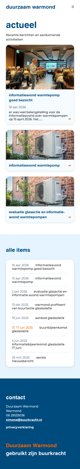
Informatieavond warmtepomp (36, 280)
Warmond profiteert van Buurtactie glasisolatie (38, 306)
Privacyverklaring (20, 427)
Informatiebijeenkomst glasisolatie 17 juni (38, 344)
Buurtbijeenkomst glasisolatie (39, 329)
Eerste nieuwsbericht (29, 359)
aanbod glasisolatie (38, 318)
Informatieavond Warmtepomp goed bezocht (36, 266)
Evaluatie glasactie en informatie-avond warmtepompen (39, 293)
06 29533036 (15, 415)
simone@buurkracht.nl (24, 420)
